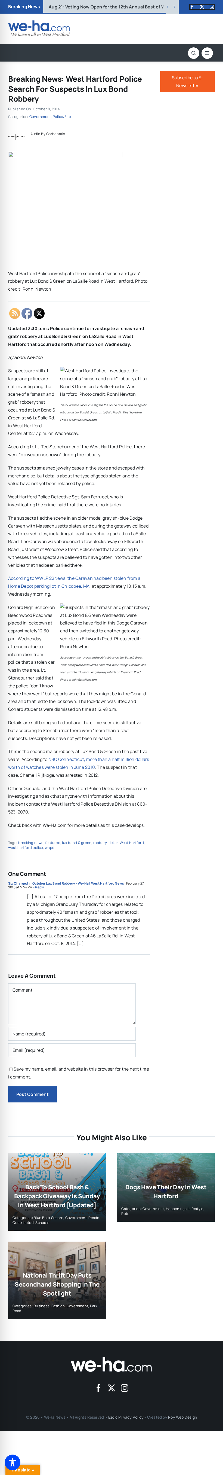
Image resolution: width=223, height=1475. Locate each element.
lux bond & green (76, 842)
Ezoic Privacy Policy (126, 1417)
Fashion (58, 1305)
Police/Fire (62, 116)
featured (52, 842)
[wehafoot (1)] (111, 1360)
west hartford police (25, 847)
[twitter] (202, 7)
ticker (113, 842)
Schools (42, 1222)
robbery (100, 842)
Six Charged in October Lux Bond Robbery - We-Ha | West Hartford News (66, 883)
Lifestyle (195, 1208)
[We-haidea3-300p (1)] (39, 23)
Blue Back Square (48, 1217)
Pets (125, 1213)
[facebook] (192, 7)
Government (40, 116)
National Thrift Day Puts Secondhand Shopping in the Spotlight (57, 1284)
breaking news (30, 842)
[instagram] (212, 7)
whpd (49, 847)
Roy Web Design (182, 1417)
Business (41, 1305)
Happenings (176, 1208)
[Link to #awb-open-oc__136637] (193, 53)
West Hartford (132, 842)
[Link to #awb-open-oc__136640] (207, 53)
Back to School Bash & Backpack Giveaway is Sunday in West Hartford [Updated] (57, 1196)
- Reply (38, 887)
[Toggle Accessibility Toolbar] (12, 1462)
